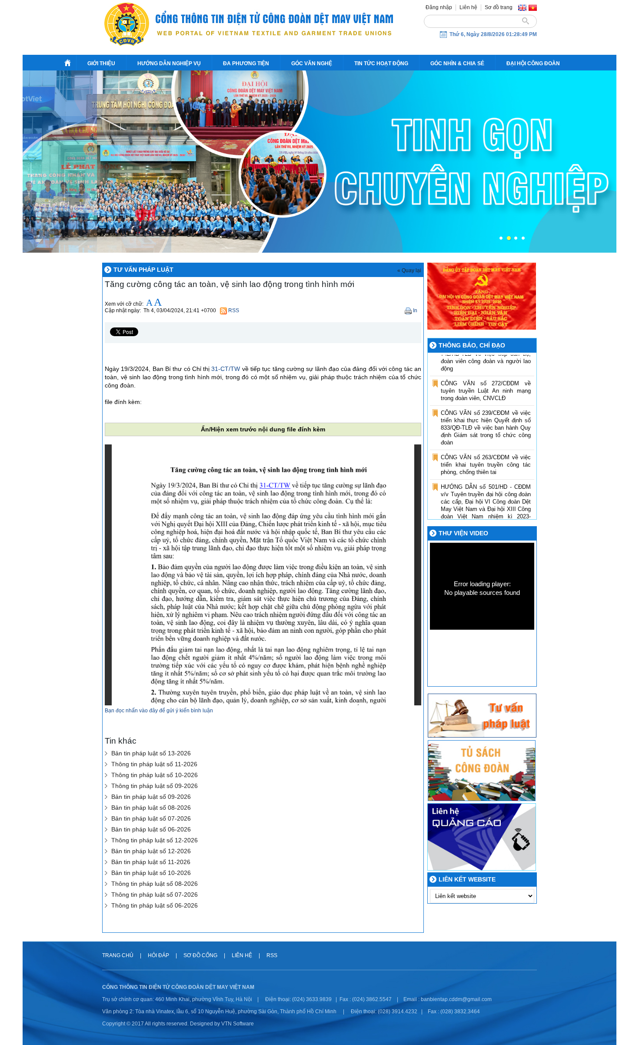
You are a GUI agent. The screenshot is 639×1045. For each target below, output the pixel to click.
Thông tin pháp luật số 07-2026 (154, 894)
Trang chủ (118, 955)
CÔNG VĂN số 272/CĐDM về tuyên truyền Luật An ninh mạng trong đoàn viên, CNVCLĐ (486, 372)
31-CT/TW (225, 368)
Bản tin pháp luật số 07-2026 (151, 818)
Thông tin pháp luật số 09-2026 (154, 786)
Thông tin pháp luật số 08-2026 (154, 884)
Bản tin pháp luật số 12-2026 (151, 851)
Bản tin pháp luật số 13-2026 (151, 753)
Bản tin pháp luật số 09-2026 (151, 797)
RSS (271, 955)
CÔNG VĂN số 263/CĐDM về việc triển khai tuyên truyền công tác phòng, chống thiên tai (486, 446)
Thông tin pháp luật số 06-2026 (154, 905)
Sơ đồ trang (499, 7)
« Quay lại (409, 270)
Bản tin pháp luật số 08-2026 (151, 808)
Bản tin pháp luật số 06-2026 (151, 829)
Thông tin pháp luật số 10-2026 (154, 775)
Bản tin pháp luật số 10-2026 (151, 873)
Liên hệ (468, 7)
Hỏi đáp (159, 955)
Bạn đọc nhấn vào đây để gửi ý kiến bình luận (159, 711)
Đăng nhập (439, 7)
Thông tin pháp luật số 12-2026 (154, 840)
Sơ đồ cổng (200, 955)
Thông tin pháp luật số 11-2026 (154, 764)
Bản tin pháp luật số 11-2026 (150, 862)
